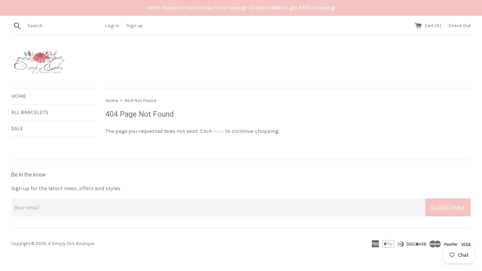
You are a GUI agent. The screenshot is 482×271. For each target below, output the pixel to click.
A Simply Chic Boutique (71, 243)
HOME (18, 96)
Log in (112, 25)
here (218, 131)
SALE (17, 128)
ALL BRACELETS (29, 112)
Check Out (459, 25)
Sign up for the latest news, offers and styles (65, 188)
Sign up (134, 25)
